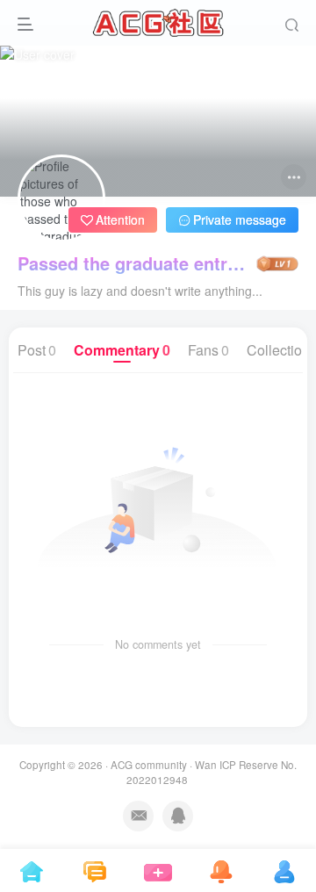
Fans (208, 350)
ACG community (149, 765)
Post (37, 350)
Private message (239, 219)
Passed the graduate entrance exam (136, 263)
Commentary (122, 350)
